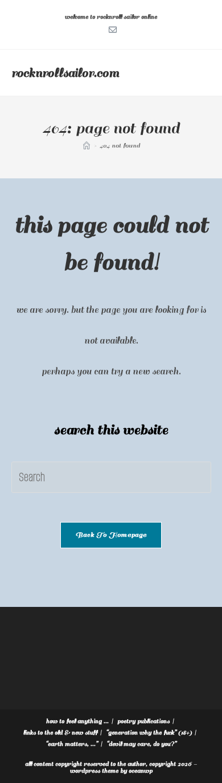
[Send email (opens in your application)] (111, 29)
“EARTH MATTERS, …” (72, 744)
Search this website (111, 430)
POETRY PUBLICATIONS (143, 721)
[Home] (87, 145)
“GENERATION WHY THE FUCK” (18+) (149, 733)
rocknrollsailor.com (65, 73)
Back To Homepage (111, 535)
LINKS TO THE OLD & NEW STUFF (60, 733)
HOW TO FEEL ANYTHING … (77, 721)
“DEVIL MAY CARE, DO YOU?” (141, 744)
